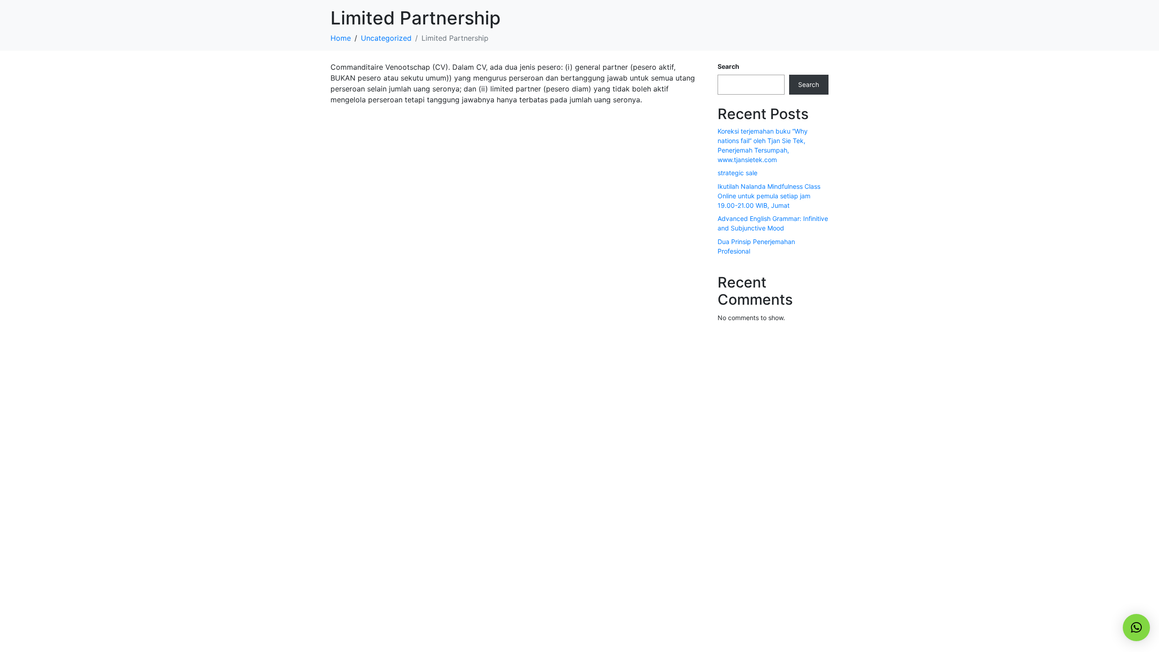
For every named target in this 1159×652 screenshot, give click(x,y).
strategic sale (737, 173)
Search (728, 66)
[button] (1136, 627)
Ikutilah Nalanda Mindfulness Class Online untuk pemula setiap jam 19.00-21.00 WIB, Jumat (769, 195)
